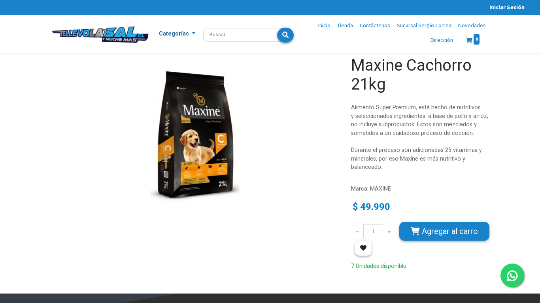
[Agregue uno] (389, 231)
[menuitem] (324, 25)
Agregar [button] (449, 231)
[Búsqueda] (285, 35)
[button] (177, 34)
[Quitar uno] (357, 231)
